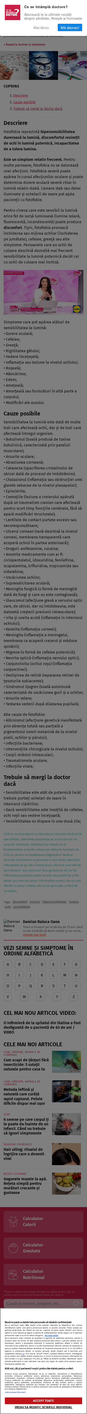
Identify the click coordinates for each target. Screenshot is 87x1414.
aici (23, 1354)
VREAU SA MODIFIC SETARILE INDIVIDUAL (43, 1407)
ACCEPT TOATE (43, 1400)
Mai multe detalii (51, 1335)
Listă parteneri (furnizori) (15, 1392)
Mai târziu (41, 27)
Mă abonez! (70, 27)
